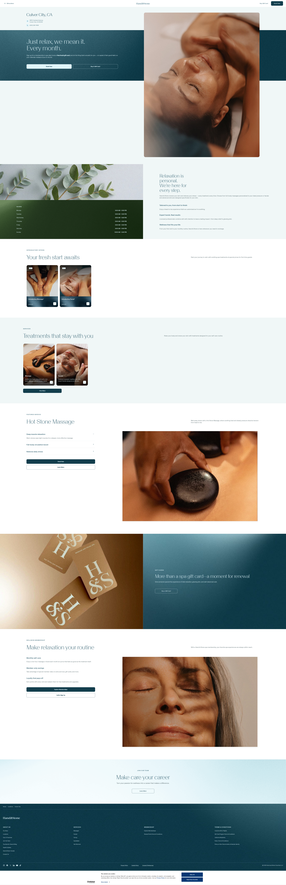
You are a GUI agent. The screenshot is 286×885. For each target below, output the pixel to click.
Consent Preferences (147, 865)
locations (10, 806)
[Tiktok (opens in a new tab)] (20, 865)
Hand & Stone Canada (9, 851)
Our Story (5, 830)
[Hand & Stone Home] (143, 3)
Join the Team (6, 841)
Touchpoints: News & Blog (10, 844)
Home (4, 806)
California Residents (220, 837)
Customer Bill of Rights (221, 830)
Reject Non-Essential (192, 879)
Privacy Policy (124, 865)
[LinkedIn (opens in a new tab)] (14, 865)
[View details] (54, 303)
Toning (75, 837)
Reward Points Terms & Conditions (153, 834)
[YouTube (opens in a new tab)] (17, 865)
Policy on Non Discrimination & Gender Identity (227, 844)
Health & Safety (7, 847)
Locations (5, 834)
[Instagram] (4, 865)
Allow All (192, 874)
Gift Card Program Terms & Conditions (225, 834)
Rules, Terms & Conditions (222, 841)
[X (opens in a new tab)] (10, 865)
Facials (75, 834)
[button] (60, 434)
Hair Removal (77, 844)
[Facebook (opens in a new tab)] (7, 865)
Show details (104, 882)
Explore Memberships (150, 830)
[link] (42, 286)
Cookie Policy (135, 865)
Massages (76, 830)
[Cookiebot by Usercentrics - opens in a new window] (91, 882)
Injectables (76, 841)
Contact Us (6, 854)
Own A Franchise (7, 837)
